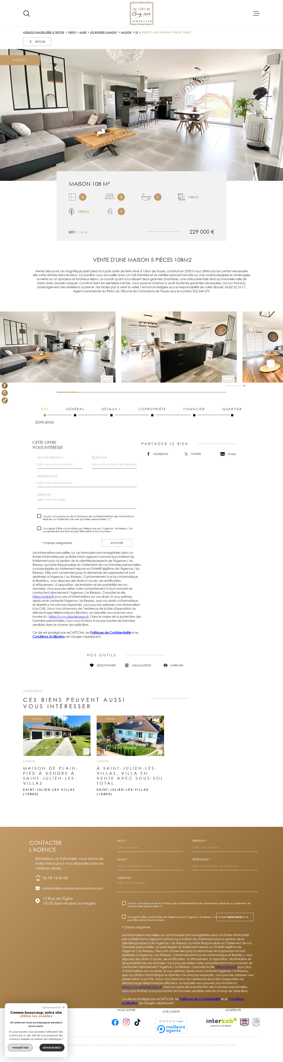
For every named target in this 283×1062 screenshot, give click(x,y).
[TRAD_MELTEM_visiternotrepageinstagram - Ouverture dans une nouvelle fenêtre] (5, 393)
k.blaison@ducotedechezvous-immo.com (72, 888)
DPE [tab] (45, 409)
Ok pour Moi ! (52, 1047)
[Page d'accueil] (141, 13)
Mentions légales (175, 1045)
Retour (40, 41)
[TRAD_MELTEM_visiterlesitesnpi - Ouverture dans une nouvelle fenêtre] (244, 1022)
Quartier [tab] (232, 409)
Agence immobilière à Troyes (43, 32)
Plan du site (157, 1045)
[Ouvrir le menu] (256, 13)
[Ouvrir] (26, 13)
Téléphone (99, 457)
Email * (122, 859)
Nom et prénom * (50, 457)
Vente (72, 32)
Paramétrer (20, 1047)
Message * (44, 494)
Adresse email (47, 476)
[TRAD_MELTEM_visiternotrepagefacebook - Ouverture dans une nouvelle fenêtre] (5, 386)
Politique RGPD (217, 1045)
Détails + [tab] (111, 409)
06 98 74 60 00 (55, 878)
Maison (126, 32)
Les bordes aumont (103, 32)
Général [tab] (75, 409)
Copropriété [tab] (152, 409)
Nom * (121, 840)
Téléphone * (201, 859)
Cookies (232, 1045)
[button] (243, 385)
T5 (136, 32)
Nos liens (202, 1045)
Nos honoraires (140, 1045)
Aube (83, 32)
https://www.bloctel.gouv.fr (69, 617)
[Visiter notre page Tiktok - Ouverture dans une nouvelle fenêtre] (5, 400)
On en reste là (51, 1007)
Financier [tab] (194, 409)
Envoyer (117, 543)
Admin (190, 1045)
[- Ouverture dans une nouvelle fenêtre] (115, 1022)
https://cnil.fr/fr (43, 597)
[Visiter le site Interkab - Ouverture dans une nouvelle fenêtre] (221, 1022)
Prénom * (199, 840)
